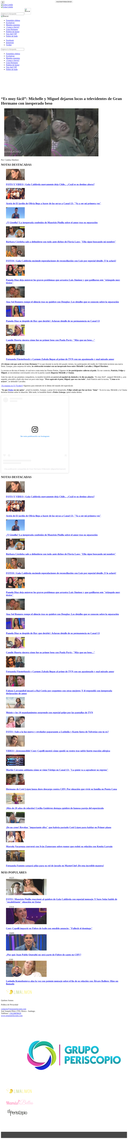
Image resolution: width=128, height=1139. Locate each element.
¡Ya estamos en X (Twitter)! (12, 386)
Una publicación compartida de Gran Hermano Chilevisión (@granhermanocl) (35, 469)
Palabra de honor (12, 32)
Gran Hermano (12, 29)
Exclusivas (10, 23)
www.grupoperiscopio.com (11, 1016)
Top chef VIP (11, 34)
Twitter (9, 45)
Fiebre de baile (12, 36)
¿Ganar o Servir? (12, 27)
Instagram (10, 43)
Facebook (10, 40)
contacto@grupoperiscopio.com (13, 1009)
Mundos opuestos (13, 25)
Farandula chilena (13, 20)
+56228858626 (15, 1013)
